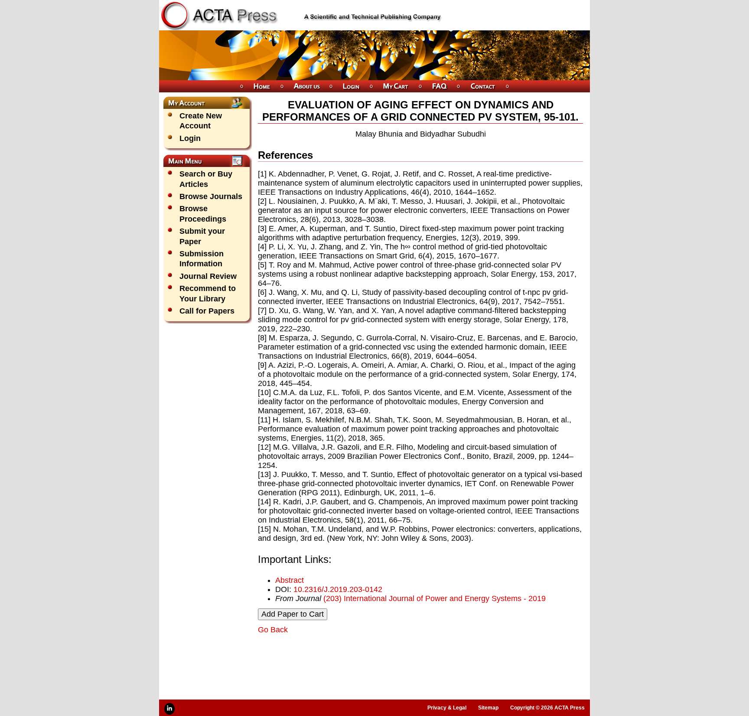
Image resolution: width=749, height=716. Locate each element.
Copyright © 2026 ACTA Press (547, 708)
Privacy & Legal (446, 708)
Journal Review (208, 276)
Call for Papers (206, 311)
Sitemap (488, 708)
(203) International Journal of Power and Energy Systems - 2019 (434, 598)
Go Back (273, 629)
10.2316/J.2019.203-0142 (337, 589)
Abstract (289, 580)
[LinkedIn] (169, 709)
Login (190, 138)
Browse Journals (210, 196)
